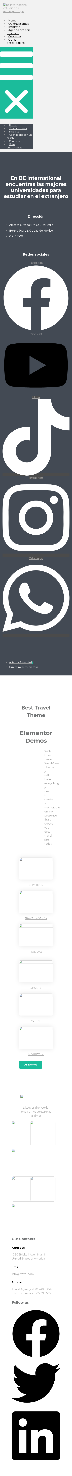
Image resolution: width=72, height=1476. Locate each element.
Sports (36, 987)
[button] (16, 83)
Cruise (36, 1021)
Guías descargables (15, 41)
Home (12, 20)
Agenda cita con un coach (18, 32)
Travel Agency (36, 918)
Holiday (36, 951)
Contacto (14, 36)
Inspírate (14, 27)
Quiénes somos (18, 23)
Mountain (36, 1054)
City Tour (36, 885)
